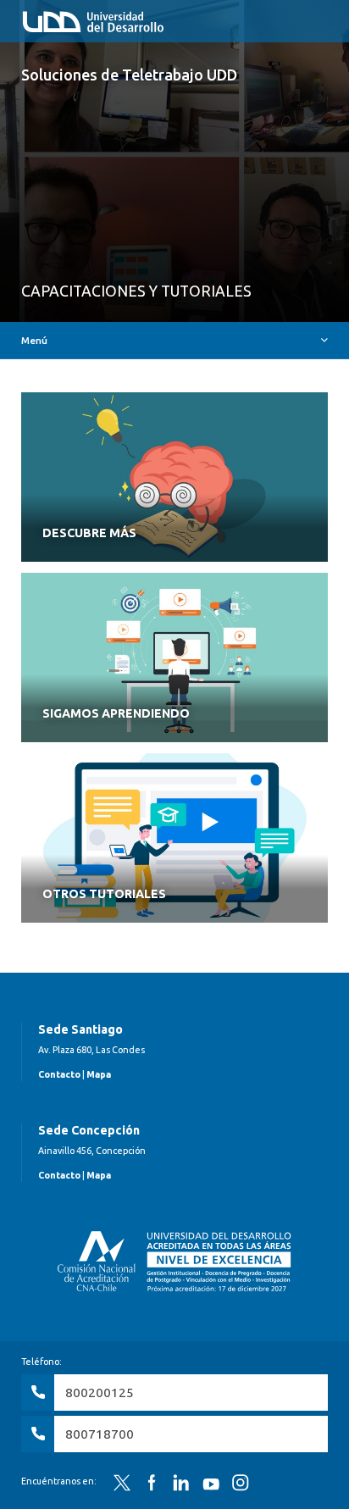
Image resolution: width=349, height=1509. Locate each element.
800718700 (99, 1434)
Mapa (98, 1074)
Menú (34, 340)
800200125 (99, 1392)
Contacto (59, 1074)
